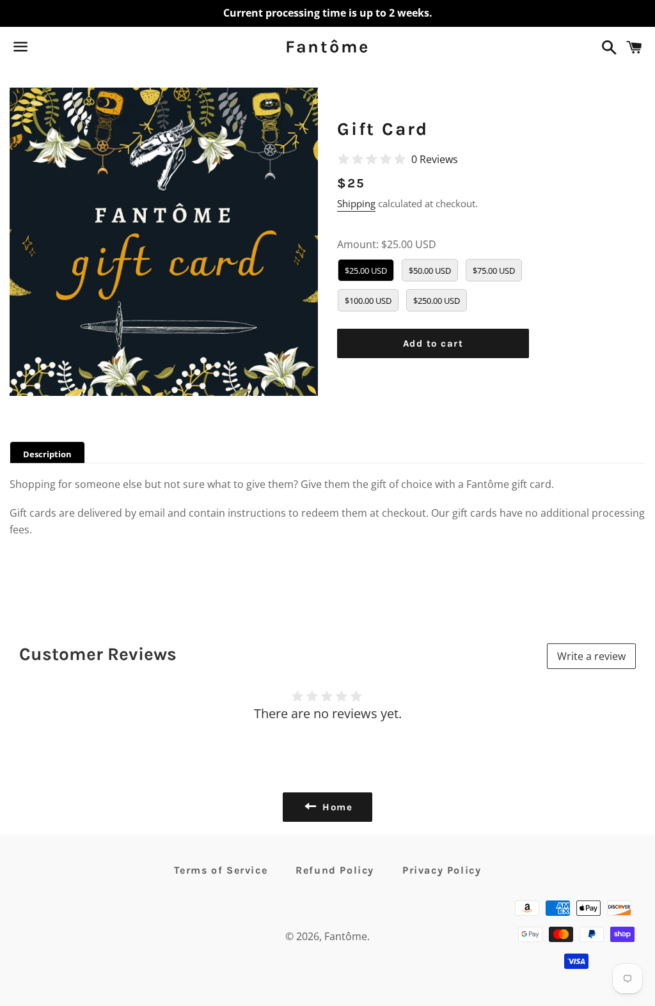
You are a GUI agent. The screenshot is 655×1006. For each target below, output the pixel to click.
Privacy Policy (441, 870)
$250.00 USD (436, 300)
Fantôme (327, 46)
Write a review (591, 656)
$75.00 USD (494, 270)
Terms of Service (221, 870)
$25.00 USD (366, 270)
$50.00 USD (430, 270)
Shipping (356, 203)
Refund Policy (335, 870)
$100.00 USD (368, 300)
